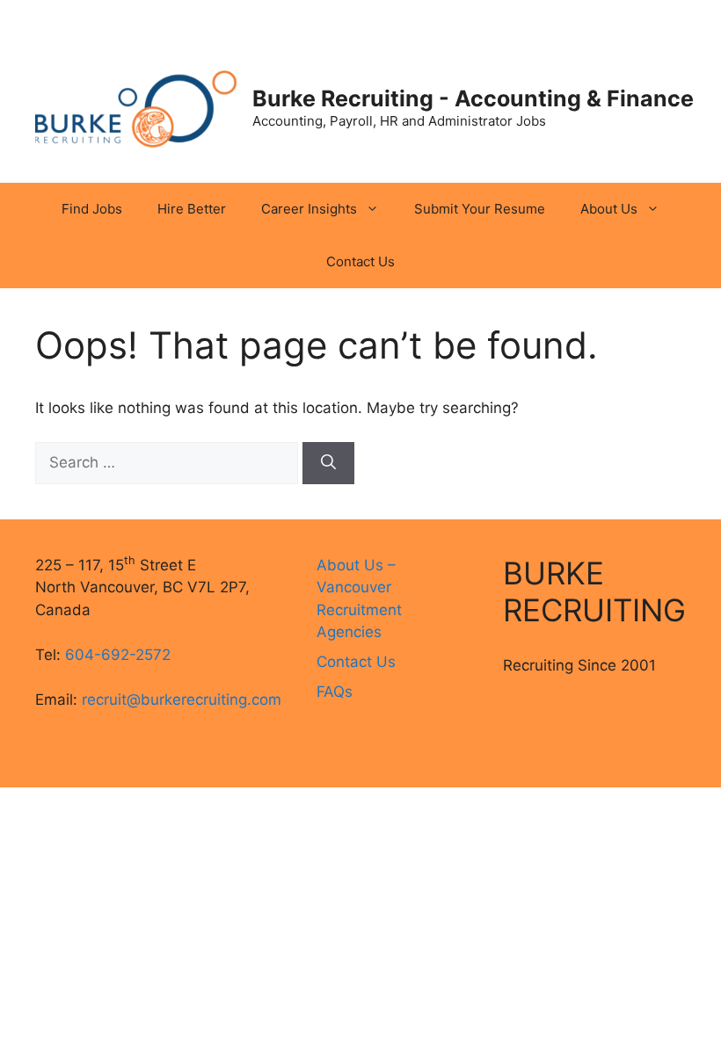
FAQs (335, 691)
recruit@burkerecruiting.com (181, 699)
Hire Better (191, 208)
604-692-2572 (118, 655)
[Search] (328, 463)
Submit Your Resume (479, 208)
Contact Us (360, 261)
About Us (608, 208)
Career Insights (309, 208)
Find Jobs (92, 208)
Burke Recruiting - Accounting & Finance (473, 98)
